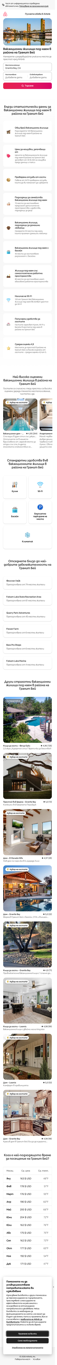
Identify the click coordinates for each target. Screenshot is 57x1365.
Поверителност (22, 1359)
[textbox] (15, 77)
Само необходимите (27, 1340)
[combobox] (27, 68)
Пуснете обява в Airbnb (37, 14)
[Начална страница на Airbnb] (5, 14)
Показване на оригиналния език (34, 6)
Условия (36, 1359)
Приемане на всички (27, 1334)
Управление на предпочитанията (27, 1347)
